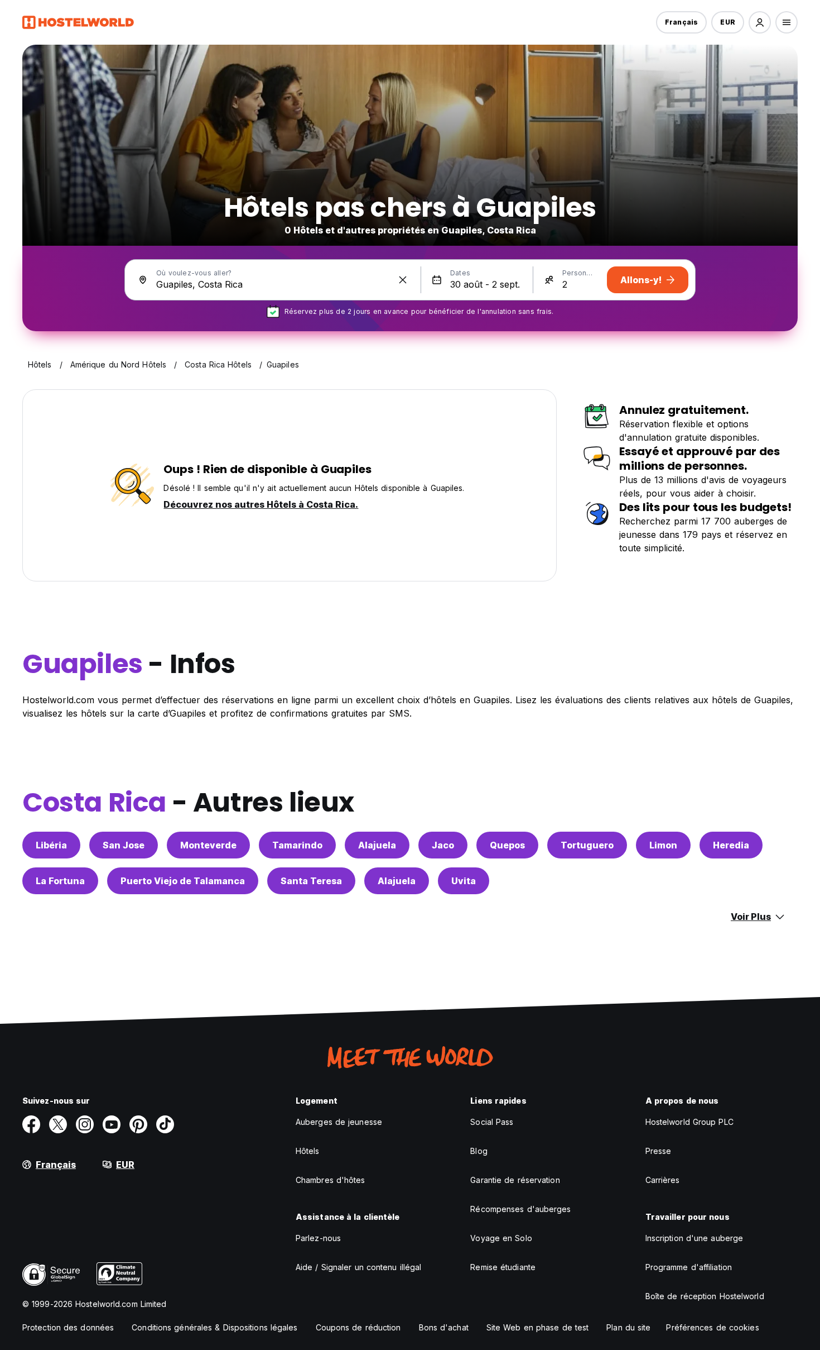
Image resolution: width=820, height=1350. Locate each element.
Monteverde (208, 845)
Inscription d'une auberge (694, 1238)
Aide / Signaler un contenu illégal (358, 1267)
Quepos (507, 845)
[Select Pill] (760, 22)
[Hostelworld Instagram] (85, 1124)
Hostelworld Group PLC (689, 1122)
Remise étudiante (503, 1267)
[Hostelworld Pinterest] (138, 1124)
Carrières (662, 1180)
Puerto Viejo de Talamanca (182, 880)
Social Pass (491, 1122)
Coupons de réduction (358, 1327)
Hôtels (308, 1151)
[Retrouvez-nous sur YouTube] (111, 1124)
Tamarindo (297, 845)
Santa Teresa (311, 880)
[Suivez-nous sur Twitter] (58, 1124)
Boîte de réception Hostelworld (704, 1296)
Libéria (51, 845)
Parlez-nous (318, 1238)
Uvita (463, 880)
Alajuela (377, 845)
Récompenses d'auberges (520, 1209)
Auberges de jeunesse (339, 1122)
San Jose (123, 845)
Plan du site (628, 1327)
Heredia (731, 845)
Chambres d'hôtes (330, 1180)
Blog (478, 1151)
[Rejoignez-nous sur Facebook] (31, 1124)
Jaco (443, 845)
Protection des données (68, 1327)
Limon (663, 845)
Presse (658, 1151)
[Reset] (402, 279)
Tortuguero (587, 845)
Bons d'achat (444, 1327)
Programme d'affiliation (688, 1267)
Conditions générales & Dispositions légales (214, 1327)
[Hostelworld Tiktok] (165, 1124)
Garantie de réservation (514, 1180)
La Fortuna (60, 880)
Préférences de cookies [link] (712, 1327)
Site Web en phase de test (537, 1327)
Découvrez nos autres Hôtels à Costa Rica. (260, 504)
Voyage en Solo (501, 1238)
